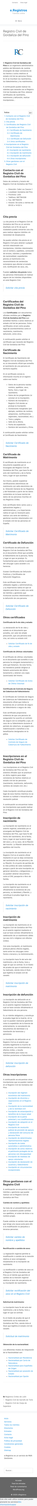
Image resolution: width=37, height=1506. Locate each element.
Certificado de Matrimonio (16, 134)
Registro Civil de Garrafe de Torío (19, 1400)
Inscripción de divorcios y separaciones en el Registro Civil (19, 1100)
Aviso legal (23, 2)
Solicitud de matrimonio (17, 1336)
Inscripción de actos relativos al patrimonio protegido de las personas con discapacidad (20, 1151)
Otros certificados (17, 141)
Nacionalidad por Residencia (20, 1358)
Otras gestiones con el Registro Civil (15, 162)
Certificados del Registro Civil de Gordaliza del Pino (18, 125)
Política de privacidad (13, 1441)
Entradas (8, 1431)
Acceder (18, 1480)
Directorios (8, 1428)
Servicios (8, 1422)
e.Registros (18, 10)
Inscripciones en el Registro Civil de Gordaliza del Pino (17, 145)
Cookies (7, 1447)
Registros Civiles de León (15, 1397)
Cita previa (10, 122)
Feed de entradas (18, 1483)
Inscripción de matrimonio (20, 153)
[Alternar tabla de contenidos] (29, 113)
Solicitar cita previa (15, 287)
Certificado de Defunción (20, 139)
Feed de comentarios (18, 1486)
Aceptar (13, 1504)
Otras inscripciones (18, 158)
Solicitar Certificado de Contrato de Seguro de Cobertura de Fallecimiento (19, 742)
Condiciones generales (13, 1444)
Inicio (6, 1418)
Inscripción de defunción (20, 156)
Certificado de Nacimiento (21, 130)
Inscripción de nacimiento (20, 150)
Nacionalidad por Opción (18, 1376)
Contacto (15, 2)
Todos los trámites (11, 1425)
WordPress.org (18, 1489)
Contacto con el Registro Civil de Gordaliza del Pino (18, 117)
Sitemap (7, 1450)
